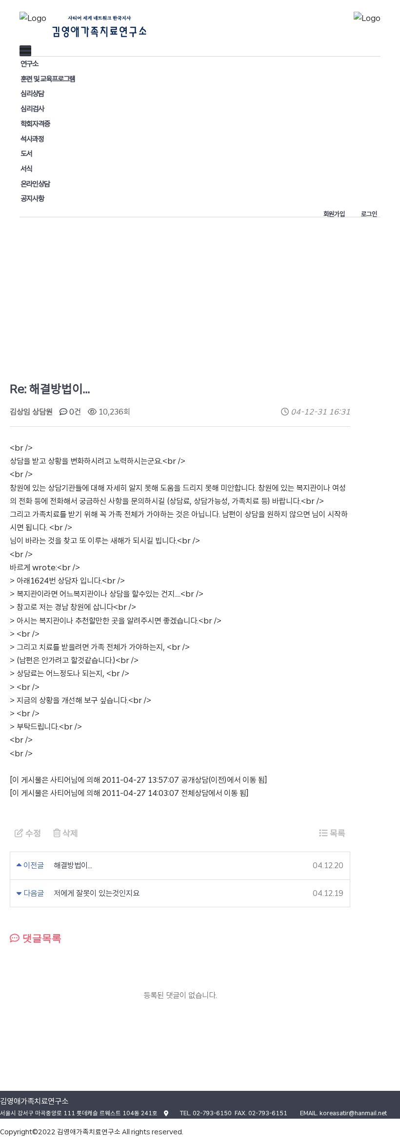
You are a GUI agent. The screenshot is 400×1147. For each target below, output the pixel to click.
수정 (32, 833)
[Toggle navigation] (25, 50)
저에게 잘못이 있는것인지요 (97, 893)
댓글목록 (40, 938)
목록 (336, 833)
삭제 (69, 833)
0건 (74, 412)
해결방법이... (73, 865)
